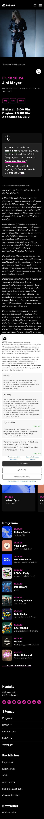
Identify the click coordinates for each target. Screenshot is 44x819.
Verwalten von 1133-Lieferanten (14, 458)
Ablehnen (22, 470)
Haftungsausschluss (12, 788)
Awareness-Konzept (15, 160)
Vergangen (7, 744)
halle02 (6, 738)
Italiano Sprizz (13, 500)
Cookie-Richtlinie (13, 481)
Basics (5, 724)
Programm (7, 718)
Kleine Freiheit (9, 731)
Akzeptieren (22, 464)
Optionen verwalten (22, 477)
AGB (4, 775)
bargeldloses (12, 150)
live (13, 101)
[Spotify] (29, 702)
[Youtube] (14, 702)
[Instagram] (9, 702)
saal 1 (21, 101)
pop (5, 101)
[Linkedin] (19, 702)
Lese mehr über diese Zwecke (32, 458)
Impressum (32, 481)
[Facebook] (4, 702)
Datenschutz (24, 481)
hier (22, 172)
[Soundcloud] (34, 702)
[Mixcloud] (39, 702)
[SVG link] (8, 5)
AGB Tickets (8, 782)
